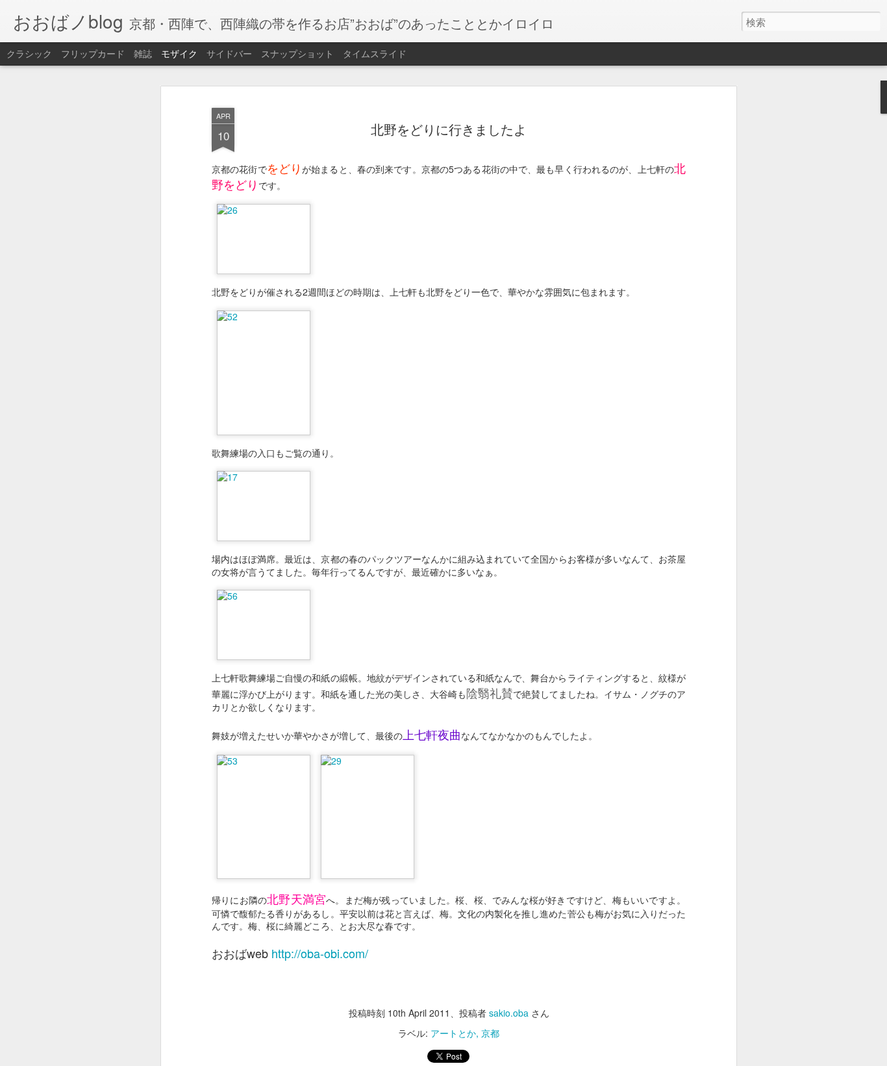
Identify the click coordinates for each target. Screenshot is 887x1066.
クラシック (29, 53)
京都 (490, 1032)
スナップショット (297, 53)
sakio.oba (509, 1012)
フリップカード (93, 53)
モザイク (179, 53)
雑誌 (143, 53)
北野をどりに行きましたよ (449, 129)
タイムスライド (374, 53)
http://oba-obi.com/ (319, 953)
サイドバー (229, 53)
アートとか (453, 1032)
